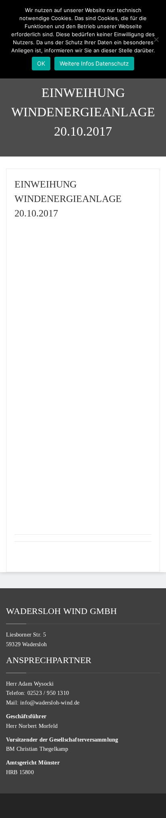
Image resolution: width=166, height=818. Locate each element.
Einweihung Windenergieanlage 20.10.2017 (68, 198)
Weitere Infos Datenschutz (94, 63)
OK (41, 63)
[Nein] (156, 39)
